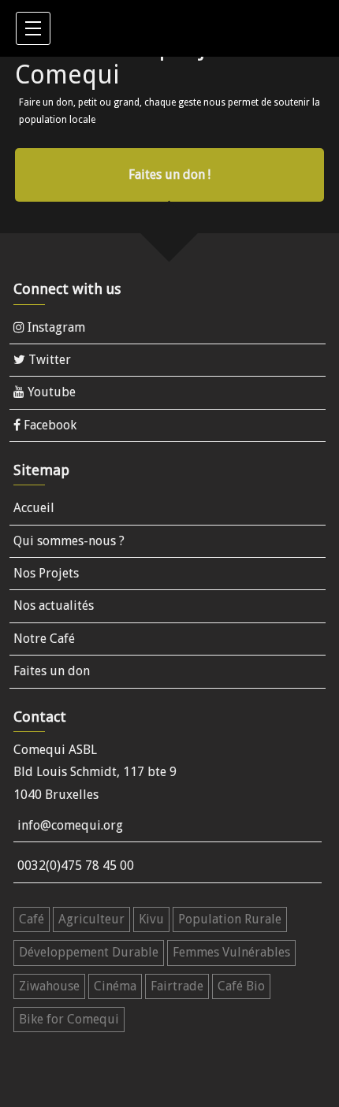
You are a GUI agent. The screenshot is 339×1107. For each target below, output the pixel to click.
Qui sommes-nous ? (69, 540)
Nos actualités (53, 605)
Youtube (50, 391)
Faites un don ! (169, 174)
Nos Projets (46, 573)
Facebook (48, 425)
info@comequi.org (70, 825)
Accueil (33, 507)
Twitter (48, 359)
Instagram (54, 327)
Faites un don (51, 670)
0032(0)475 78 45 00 (75, 865)
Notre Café (44, 638)
